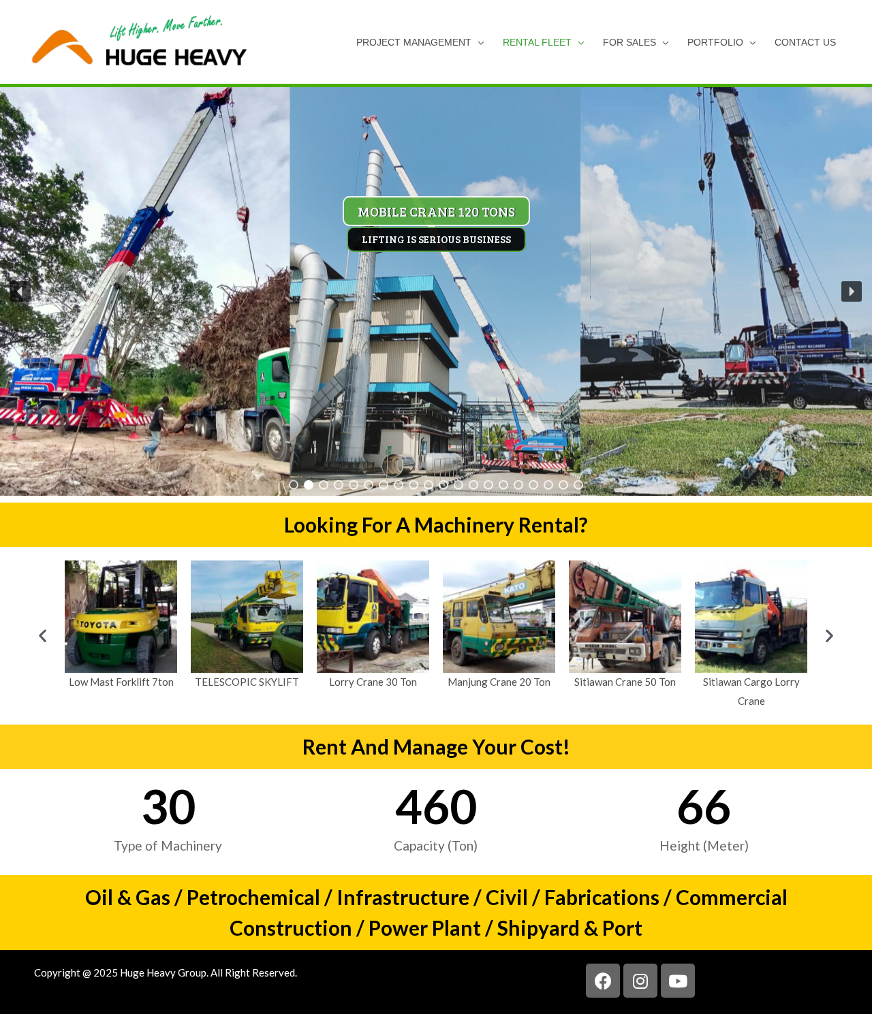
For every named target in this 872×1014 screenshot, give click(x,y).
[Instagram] (640, 981)
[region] (436, 291)
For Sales (629, 42)
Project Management (413, 42)
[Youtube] (678, 981)
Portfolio (715, 42)
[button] (20, 291)
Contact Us (805, 42)
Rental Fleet (537, 42)
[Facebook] (603, 981)
